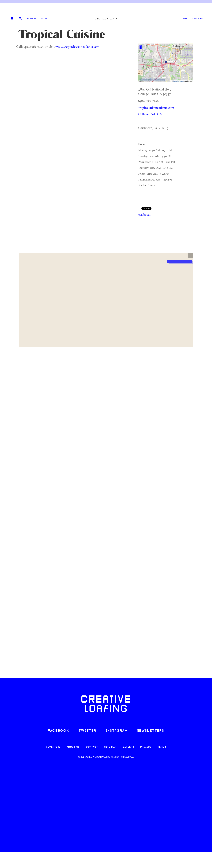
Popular (31, 19)
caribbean (144, 214)
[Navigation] (10, 18)
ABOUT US (73, 747)
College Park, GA (150, 114)
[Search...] (20, 18)
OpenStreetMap (178, 81)
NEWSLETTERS (150, 731)
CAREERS (128, 747)
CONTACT (92, 747)
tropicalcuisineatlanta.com (156, 108)
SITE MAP (110, 747)
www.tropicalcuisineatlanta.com (77, 46)
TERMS (162, 747)
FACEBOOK (58, 731)
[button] (190, 255)
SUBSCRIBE (197, 19)
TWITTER (87, 731)
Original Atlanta (106, 19)
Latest (44, 19)
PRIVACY (145, 747)
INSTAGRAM (117, 731)
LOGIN (184, 19)
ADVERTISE (53, 747)
